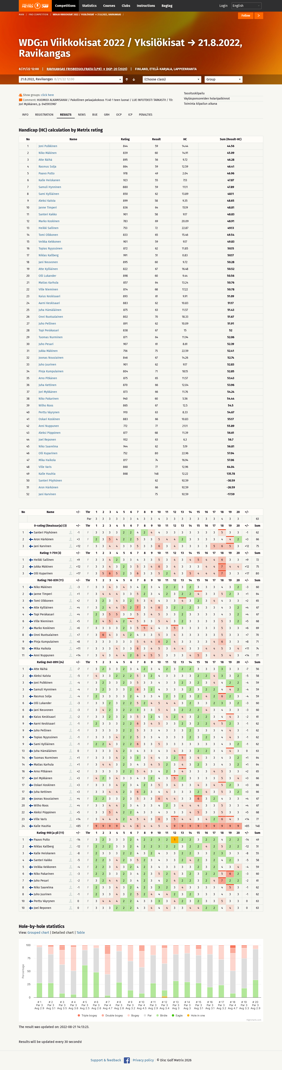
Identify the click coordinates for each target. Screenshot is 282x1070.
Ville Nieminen (48, 289)
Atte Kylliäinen (48, 269)
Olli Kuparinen (48, 453)
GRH (107, 114)
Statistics (89, 6)
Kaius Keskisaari (49, 296)
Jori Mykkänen (48, 392)
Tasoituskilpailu (194, 93)
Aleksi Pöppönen (49, 433)
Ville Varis (45, 467)
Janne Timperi (48, 207)
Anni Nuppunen (49, 426)
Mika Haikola (47, 460)
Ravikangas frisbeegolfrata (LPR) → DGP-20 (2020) (87, 69)
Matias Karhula (48, 282)
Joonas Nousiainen (51, 357)
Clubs (126, 6)
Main (21, 14)
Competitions (65, 6)
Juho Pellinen (47, 323)
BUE (94, 114)
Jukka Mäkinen (48, 351)
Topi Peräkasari (49, 330)
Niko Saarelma (48, 446)
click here (47, 95)
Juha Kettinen (47, 385)
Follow (246, 15)
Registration (44, 114)
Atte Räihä (45, 160)
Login (223, 6)
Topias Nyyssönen (50, 248)
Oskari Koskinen (49, 419)
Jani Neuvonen (48, 262)
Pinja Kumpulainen (51, 371)
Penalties (145, 114)
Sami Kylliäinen (49, 194)
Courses (109, 6)
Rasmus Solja (47, 166)
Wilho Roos (46, 405)
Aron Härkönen (48, 487)
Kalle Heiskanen (49, 180)
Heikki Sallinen (48, 228)
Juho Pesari (46, 344)
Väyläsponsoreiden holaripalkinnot (207, 98)
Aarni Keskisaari (49, 303)
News (82, 114)
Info (25, 114)
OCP (119, 114)
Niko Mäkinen (48, 153)
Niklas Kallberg (48, 255)
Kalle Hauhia (47, 474)
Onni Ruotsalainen (51, 317)
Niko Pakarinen (49, 398)
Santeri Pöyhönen (50, 480)
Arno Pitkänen (48, 378)
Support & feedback (106, 1060)
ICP (130, 114)
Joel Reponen (47, 439)
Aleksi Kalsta (47, 200)
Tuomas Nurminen (51, 337)
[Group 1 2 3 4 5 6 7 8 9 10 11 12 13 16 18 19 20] (224, 79)
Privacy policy (143, 1060)
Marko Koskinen (49, 221)
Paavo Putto (47, 173)
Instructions (146, 6)
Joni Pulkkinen (48, 146)
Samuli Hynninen (50, 187)
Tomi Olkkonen (48, 235)
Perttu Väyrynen (49, 412)
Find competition (38, 14)
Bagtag (167, 6)
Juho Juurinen (47, 364)
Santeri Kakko (48, 214)
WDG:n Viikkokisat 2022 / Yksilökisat (102, 43)
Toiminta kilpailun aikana (200, 103)
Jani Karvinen (47, 494)
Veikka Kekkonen (50, 241)
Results (65, 114)
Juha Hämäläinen (50, 310)
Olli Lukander (47, 276)
